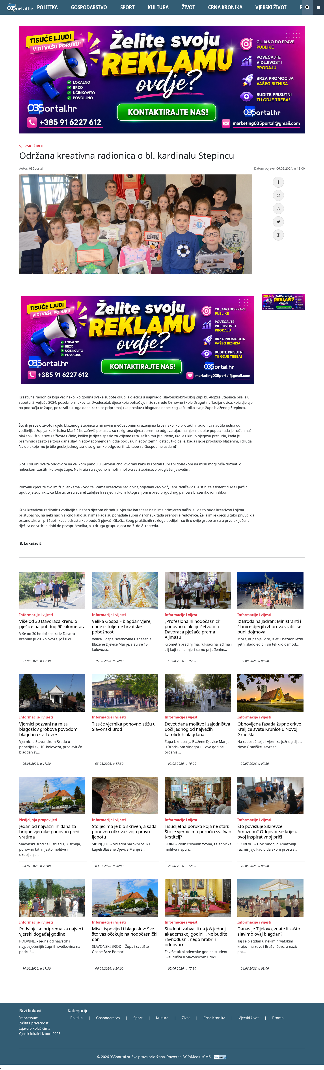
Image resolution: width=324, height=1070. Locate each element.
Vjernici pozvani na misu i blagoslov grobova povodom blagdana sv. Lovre (48, 729)
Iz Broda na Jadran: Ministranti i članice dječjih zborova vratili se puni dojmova (269, 626)
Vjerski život (249, 1017)
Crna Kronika (214, 1017)
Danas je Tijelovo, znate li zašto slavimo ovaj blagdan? (268, 931)
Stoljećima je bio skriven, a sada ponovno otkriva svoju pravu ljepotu (124, 831)
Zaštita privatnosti (34, 1023)
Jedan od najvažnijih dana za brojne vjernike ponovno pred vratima (49, 831)
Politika (76, 1017)
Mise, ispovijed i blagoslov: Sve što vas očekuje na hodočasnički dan (124, 934)
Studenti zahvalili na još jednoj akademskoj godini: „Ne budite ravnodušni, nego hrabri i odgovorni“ (196, 937)
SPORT (127, 7)
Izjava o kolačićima (34, 1028)
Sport (138, 1017)
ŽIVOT (188, 7)
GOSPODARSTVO (89, 7)
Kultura (162, 1017)
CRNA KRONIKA (225, 7)
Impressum (28, 1017)
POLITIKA (47, 7)
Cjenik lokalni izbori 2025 (39, 1033)
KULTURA (158, 7)
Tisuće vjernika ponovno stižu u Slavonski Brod (124, 726)
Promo (278, 1017)
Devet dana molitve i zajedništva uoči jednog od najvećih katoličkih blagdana (197, 729)
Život (186, 1017)
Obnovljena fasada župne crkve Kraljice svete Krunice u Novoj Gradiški (269, 729)
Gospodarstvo (108, 1017)
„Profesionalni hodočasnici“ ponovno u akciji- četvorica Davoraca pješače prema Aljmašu (192, 629)
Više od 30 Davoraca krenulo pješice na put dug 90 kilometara (52, 623)
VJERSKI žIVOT (271, 7)
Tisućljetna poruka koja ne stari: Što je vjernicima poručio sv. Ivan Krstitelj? (198, 831)
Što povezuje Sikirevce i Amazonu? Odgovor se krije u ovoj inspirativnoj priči (267, 831)
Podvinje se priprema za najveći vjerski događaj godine (51, 931)
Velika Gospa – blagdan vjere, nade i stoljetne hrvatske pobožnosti (121, 626)
